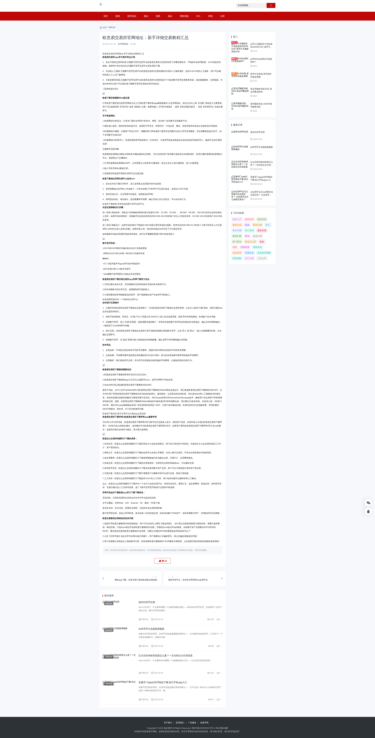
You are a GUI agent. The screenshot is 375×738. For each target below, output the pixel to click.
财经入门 (237, 219)
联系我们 (180, 722)
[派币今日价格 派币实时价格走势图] (240, 77)
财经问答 (262, 219)
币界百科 (111, 27)
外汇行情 (237, 230)
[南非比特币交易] (119, 610)
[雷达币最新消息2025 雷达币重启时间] (240, 92)
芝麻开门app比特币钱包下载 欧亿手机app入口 (163, 682)
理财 (235, 247)
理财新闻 (245, 247)
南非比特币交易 (147, 602)
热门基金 (237, 241)
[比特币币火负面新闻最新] (119, 637)
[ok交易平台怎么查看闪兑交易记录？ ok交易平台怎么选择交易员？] (240, 195)
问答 (222, 16)
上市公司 (262, 258)
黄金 (146, 16)
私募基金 (249, 253)
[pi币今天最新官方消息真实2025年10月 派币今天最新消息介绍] (240, 47)
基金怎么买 (250, 241)
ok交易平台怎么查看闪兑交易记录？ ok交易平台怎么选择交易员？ (261, 195)
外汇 (198, 16)
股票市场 (237, 225)
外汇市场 (249, 258)
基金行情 (257, 236)
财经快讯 (131, 16)
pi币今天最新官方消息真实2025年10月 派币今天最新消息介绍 (261, 47)
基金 (170, 16)
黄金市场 (262, 230)
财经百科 (249, 219)
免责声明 (204, 722)
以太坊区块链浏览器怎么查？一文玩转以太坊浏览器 (165, 655)
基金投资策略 (264, 253)
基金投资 (237, 253)
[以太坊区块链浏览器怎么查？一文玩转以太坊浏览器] (119, 664)
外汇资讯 (249, 230)
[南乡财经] (101, 6)
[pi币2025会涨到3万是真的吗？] (240, 62)
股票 (158, 16)
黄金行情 (237, 236)
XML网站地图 (222, 728)
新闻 (117, 16)
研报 (210, 16)
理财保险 (184, 16)
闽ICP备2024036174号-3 (203, 728)
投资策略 (237, 258)
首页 (105, 16)
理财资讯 (257, 247)
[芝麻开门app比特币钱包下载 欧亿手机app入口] (119, 691)
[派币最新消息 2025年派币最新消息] (240, 107)
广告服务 (192, 722)
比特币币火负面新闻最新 (151, 629)
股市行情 (257, 225)
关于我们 (168, 722)
